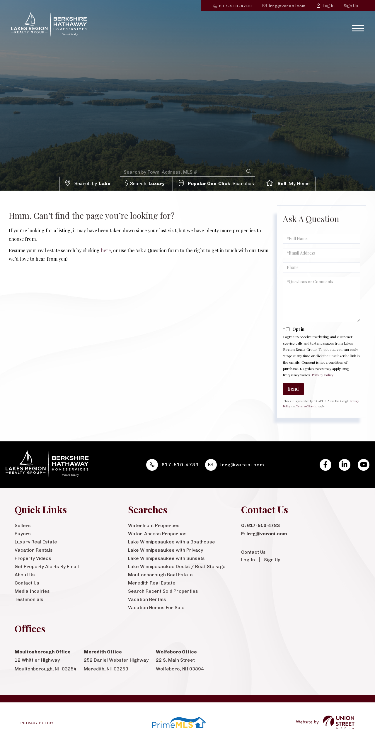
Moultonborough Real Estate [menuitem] (160, 574)
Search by (92, 183)
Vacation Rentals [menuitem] (34, 550)
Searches (221, 183)
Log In (329, 5)
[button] (248, 171)
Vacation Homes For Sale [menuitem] (156, 607)
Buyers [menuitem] (23, 533)
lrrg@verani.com (287, 6)
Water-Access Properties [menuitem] (157, 533)
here (106, 250)
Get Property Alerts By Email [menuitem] (47, 566)
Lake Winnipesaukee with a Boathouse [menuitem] (171, 542)
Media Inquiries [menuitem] (32, 591)
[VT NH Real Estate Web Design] (325, 722)
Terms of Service (306, 406)
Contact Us (253, 552)
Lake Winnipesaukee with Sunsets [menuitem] (166, 558)
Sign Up (351, 5)
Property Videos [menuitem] (33, 558)
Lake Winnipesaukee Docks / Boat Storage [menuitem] (177, 566)
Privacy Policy (322, 374)
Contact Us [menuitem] (27, 583)
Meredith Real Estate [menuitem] (151, 583)
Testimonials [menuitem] (29, 599)
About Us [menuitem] (25, 574)
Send (293, 389)
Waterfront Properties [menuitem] (154, 525)
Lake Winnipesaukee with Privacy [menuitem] (165, 550)
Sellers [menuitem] (23, 525)
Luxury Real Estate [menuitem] (36, 542)
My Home (293, 183)
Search (147, 183)
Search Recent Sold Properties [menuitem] (163, 591)
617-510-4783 (235, 6)
